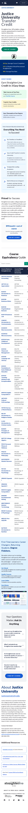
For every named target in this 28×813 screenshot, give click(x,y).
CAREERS (21, 790)
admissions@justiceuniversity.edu (10, 734)
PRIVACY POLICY (11, 793)
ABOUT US (7, 790)
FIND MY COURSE (14, 237)
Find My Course (10, 96)
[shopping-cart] (17, 3)
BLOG (16, 790)
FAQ (5, 793)
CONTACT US (20, 793)
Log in (23, 2)
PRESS (13, 790)
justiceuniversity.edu (10, 696)
